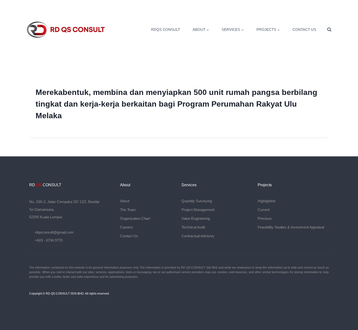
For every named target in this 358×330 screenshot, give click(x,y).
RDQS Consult (165, 29)
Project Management (198, 210)
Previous (265, 218)
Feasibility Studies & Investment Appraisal (291, 227)
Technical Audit (193, 227)
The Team (128, 210)
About (124, 201)
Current (264, 210)
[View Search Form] (329, 29)
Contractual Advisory (198, 236)
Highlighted (266, 201)
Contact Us (304, 29)
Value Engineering (195, 218)
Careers (126, 227)
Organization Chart (135, 218)
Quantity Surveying (196, 201)
